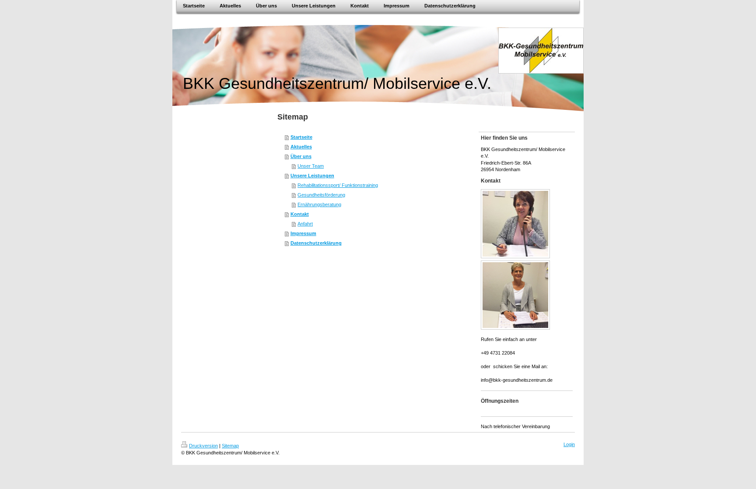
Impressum (303, 233)
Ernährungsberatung (319, 204)
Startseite (301, 137)
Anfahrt (305, 223)
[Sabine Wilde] (515, 295)
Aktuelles (301, 146)
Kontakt (299, 214)
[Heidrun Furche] (515, 223)
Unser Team (311, 166)
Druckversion (203, 445)
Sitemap (230, 445)
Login (569, 444)
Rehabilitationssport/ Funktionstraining (338, 185)
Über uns (301, 156)
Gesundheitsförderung (321, 194)
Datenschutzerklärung (316, 243)
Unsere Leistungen (312, 175)
